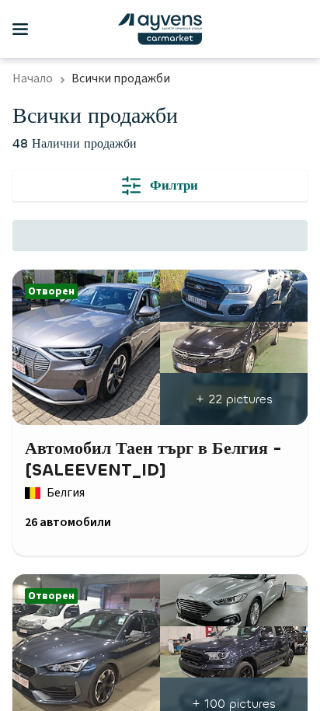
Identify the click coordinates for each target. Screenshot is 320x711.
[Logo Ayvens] (160, 29)
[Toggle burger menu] (20, 29)
